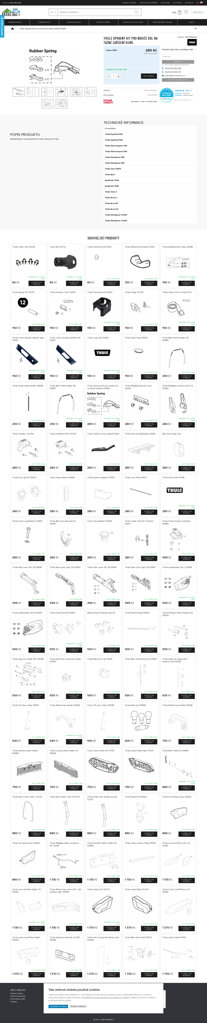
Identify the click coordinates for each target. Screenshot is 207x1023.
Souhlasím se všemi (58, 1006)
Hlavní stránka (129, 3)
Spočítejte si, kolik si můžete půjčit (144, 101)
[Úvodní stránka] (12, 29)
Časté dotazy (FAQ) (17, 999)
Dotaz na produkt (178, 80)
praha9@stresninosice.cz (175, 75)
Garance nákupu (16, 993)
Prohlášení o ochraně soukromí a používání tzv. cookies (105, 998)
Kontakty (189, 3)
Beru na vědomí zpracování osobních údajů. (177, 65)
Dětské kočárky (103, 22)
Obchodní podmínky (148, 3)
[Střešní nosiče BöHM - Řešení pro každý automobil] (11, 12)
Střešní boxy (44, 22)
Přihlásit (198, 12)
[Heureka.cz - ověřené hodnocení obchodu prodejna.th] (178, 101)
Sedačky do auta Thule (133, 22)
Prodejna (165, 3)
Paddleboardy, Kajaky (162, 22)
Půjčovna (177, 3)
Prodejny (13, 1002)
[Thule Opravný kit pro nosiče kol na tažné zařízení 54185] (54, 67)
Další (192, 22)
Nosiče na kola (74, 22)
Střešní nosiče (14, 22)
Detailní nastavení (78, 1006)
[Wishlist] (186, 13)
